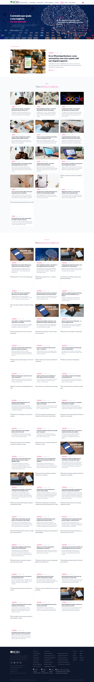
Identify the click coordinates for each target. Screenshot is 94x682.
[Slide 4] (48, 37)
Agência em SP (47, 660)
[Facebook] (11, 662)
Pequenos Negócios (48, 662)
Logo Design (36, 662)
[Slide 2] (46, 37)
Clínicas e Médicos (49, 2)
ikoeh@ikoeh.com (14, 671)
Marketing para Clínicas (49, 655)
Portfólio (82, 657)
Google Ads (35, 655)
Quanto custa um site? (63, 657)
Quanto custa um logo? (63, 660)
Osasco (74, 653)
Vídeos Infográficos (37, 664)
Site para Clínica (47, 664)
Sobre (66, 2)
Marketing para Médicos (49, 657)
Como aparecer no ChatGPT (64, 664)
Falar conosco (72, 2)
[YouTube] (14, 662)
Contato (81, 660)
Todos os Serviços (37, 666)
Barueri (74, 655)
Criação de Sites (24, 2)
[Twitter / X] (17, 662)
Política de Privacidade (62, 680)
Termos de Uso (52, 680)
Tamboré (75, 660)
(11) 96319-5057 (14, 669)
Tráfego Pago (32, 2)
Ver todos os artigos (15, 30)
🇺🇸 (83, 2)
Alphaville (75, 657)
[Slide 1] (45, 37)
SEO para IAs (40, 2)
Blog (62, 2)
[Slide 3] (47, 37)
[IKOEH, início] (14, 2)
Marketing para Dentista (49, 666)
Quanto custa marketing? (63, 662)
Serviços (57, 2)
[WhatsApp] (20, 662)
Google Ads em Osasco (63, 653)
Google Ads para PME (63, 655)
